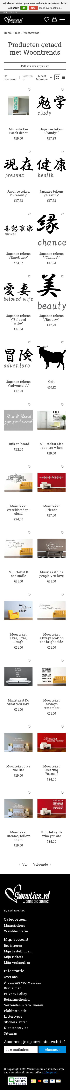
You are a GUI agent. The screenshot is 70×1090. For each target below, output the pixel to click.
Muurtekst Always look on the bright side (51, 638)
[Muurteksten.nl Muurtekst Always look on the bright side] (51, 610)
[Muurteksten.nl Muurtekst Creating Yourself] (51, 742)
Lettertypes (13, 1016)
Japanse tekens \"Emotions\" (18, 255)
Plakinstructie (15, 1011)
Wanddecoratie (16, 931)
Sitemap (10, 1033)
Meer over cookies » (50, 8)
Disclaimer (12, 988)
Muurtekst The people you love (51, 574)
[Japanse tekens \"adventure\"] (18, 358)
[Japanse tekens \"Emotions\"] (18, 229)
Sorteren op (27, 77)
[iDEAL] (33, 1081)
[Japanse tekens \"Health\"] (51, 167)
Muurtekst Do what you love (18, 702)
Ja (24, 8)
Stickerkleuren (16, 1022)
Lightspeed (49, 1072)
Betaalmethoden (17, 999)
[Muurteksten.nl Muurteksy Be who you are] (51, 808)
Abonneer (52, 1049)
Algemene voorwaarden (22, 982)
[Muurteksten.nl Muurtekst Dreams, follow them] (18, 808)
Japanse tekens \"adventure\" (18, 383)
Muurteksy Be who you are (51, 834)
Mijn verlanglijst (17, 962)
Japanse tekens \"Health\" (51, 193)
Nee (33, 8)
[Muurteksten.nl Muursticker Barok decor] (18, 105)
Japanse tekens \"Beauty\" (51, 317)
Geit (51, 382)
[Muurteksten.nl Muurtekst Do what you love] (18, 676)
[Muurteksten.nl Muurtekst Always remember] (51, 676)
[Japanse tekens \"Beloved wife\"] (18, 292)
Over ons (11, 977)
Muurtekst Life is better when (51, 446)
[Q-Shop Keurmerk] (17, 1084)
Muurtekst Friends (51, 508)
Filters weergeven (35, 66)
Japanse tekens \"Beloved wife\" (18, 319)
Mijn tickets (13, 957)
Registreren (13, 945)
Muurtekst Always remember (51, 704)
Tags (17, 33)
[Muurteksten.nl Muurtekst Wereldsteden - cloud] (18, 482)
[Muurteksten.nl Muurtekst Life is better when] (51, 420)
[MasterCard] (39, 1081)
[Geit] (51, 358)
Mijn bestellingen (18, 951)
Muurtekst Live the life (18, 768)
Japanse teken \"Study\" (51, 131)
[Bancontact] (58, 1081)
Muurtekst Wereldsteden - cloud (18, 510)
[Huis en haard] (18, 420)
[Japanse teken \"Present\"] (18, 167)
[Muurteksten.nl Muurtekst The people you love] (51, 548)
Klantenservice (16, 1028)
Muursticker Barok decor (18, 131)
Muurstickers (14, 925)
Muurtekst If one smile (18, 574)
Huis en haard (18, 444)
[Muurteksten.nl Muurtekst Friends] (51, 482)
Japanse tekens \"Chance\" (51, 255)
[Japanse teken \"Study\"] (51, 105)
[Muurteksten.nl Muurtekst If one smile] (18, 548)
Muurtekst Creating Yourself (51, 770)
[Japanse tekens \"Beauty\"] (51, 292)
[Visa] (45, 1081)
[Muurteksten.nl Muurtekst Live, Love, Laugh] (18, 610)
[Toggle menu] (62, 19)
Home (8, 33)
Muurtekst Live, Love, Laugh (18, 638)
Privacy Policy (15, 994)
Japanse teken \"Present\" (18, 193)
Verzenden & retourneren (23, 1005)
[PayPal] (52, 1081)
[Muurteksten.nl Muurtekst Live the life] (18, 742)
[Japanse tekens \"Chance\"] (51, 229)
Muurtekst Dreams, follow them (18, 836)
